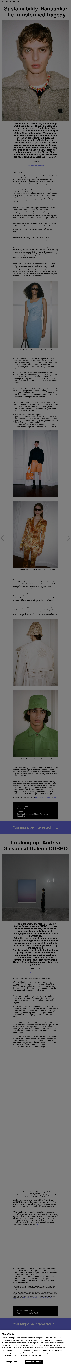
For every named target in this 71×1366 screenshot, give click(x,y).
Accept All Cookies (34, 1362)
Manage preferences (14, 1362)
